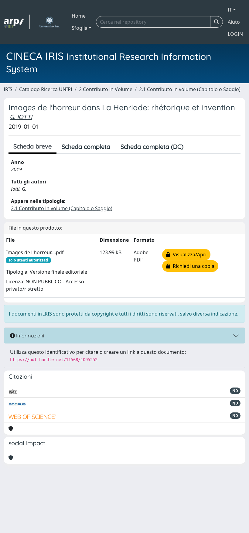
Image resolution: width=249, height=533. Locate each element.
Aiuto (234, 22)
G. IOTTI (21, 117)
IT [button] (230, 9)
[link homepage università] (49, 22)
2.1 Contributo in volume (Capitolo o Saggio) (189, 89)
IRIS (8, 89)
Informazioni (29, 336)
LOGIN (235, 34)
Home (79, 15)
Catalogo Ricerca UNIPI (45, 89)
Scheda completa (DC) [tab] (152, 146)
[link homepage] (17, 22)
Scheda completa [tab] (86, 146)
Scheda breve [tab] (32, 146)
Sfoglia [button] (79, 28)
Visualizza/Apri (188, 254)
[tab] (194, 146)
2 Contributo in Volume (105, 89)
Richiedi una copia (192, 266)
